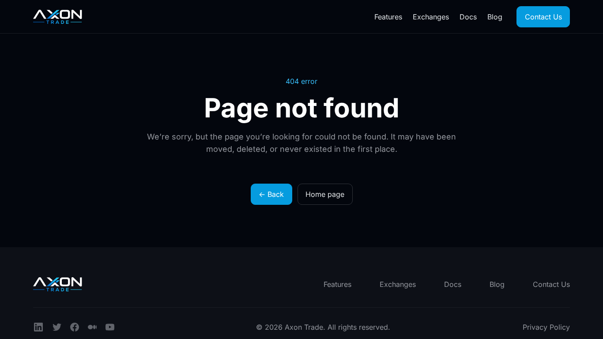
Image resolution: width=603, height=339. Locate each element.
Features (388, 16)
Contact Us (543, 16)
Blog (494, 16)
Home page (324, 194)
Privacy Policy (546, 327)
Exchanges (431, 16)
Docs (468, 16)
